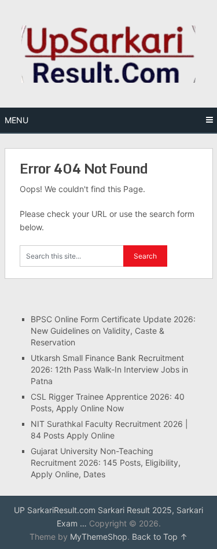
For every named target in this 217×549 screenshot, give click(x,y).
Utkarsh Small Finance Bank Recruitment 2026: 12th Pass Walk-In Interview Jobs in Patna (109, 369)
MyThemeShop (98, 536)
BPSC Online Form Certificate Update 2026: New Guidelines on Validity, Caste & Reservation (113, 330)
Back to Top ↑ (159, 536)
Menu (16, 120)
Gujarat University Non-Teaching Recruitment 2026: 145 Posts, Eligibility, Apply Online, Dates (106, 462)
